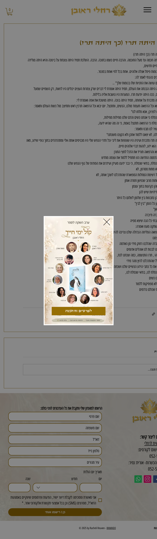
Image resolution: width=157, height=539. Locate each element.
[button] (106, 222)
